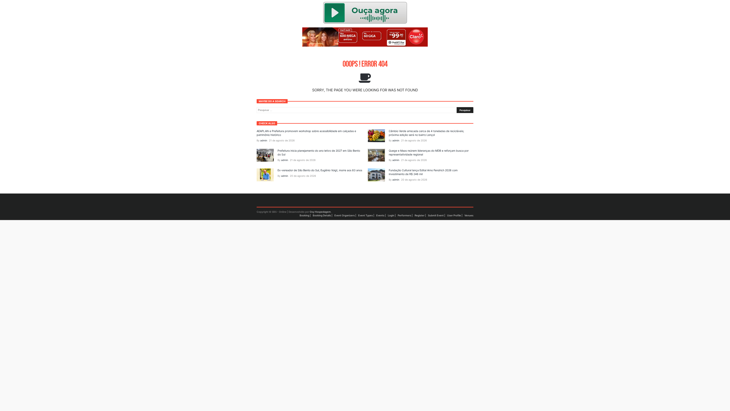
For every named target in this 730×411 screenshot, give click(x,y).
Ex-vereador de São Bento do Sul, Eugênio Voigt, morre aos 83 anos (320, 170)
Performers (404, 215)
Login (391, 215)
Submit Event (436, 215)
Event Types (365, 215)
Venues (468, 215)
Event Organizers (344, 215)
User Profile (454, 215)
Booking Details (322, 215)
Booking (304, 215)
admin (263, 140)
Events (380, 215)
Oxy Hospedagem (320, 211)
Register (420, 215)
